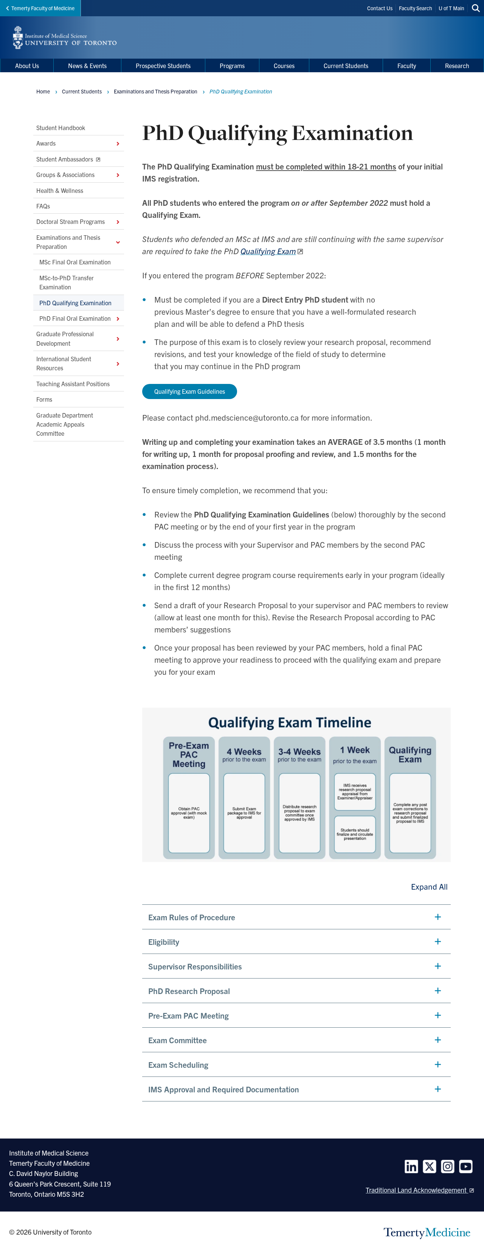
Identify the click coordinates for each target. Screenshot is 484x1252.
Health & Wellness (59, 190)
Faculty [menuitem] (406, 65)
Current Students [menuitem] (346, 65)
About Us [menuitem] (27, 65)
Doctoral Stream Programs (70, 221)
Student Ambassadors (65, 158)
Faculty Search (415, 8)
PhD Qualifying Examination (75, 302)
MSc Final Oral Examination (75, 262)
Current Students (82, 91)
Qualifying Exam (268, 251)
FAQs (43, 206)
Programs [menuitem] (232, 65)
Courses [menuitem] (284, 65)
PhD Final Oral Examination (75, 318)
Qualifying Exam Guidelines (189, 391)
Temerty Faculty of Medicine (42, 8)
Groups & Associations (65, 174)
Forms (44, 399)
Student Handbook (60, 127)
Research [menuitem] (457, 65)
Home (43, 91)
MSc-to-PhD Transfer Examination (66, 281)
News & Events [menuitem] (87, 65)
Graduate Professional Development (65, 338)
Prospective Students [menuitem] (163, 65)
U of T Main (451, 8)
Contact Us (379, 8)
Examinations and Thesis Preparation (68, 241)
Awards (46, 143)
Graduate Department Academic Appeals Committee (64, 424)
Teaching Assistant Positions (73, 383)
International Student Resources (63, 363)
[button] (296, 917)
